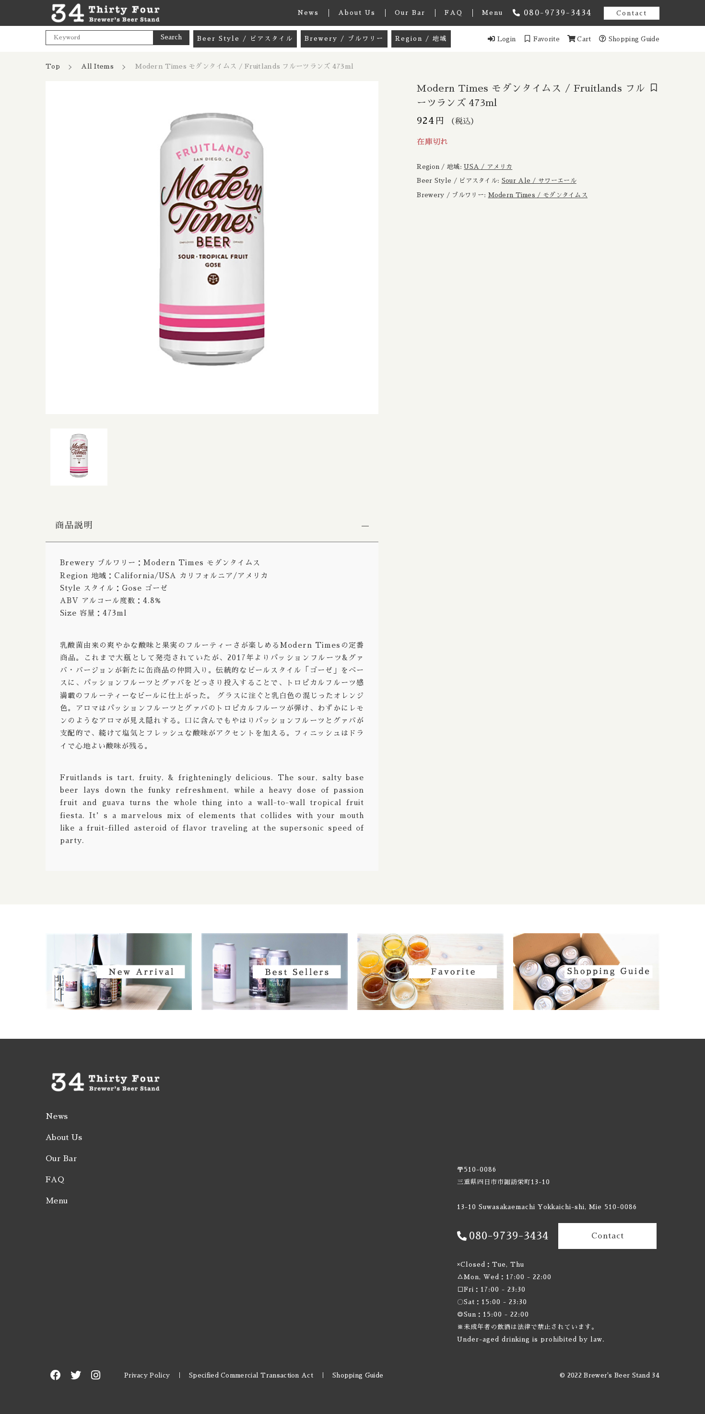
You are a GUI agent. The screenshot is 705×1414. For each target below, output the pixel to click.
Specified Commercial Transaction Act (251, 1375)
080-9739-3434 (558, 13)
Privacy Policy (147, 1375)
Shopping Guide (357, 1375)
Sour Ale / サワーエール (539, 181)
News (308, 13)
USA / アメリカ (488, 167)
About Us (357, 13)
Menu (492, 13)
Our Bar (410, 13)
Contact (631, 13)
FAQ (454, 13)
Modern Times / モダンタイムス (538, 195)
